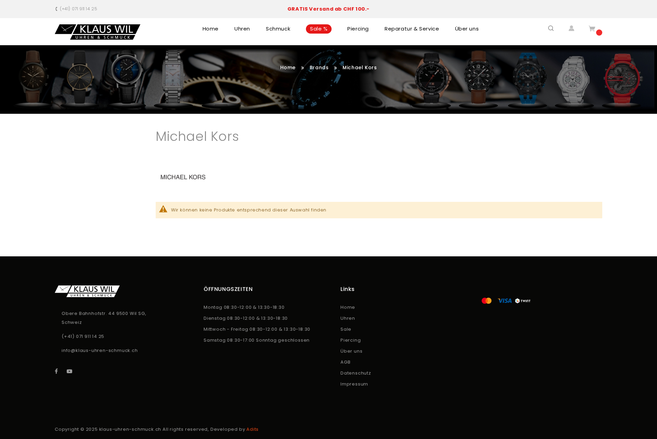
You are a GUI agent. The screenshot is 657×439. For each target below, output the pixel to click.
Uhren (347, 318)
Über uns (351, 351)
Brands (320, 67)
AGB (345, 362)
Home (288, 67)
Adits (252, 429)
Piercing (350, 340)
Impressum (354, 384)
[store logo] (98, 32)
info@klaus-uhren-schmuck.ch (100, 350)
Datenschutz (355, 373)
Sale (345, 329)
